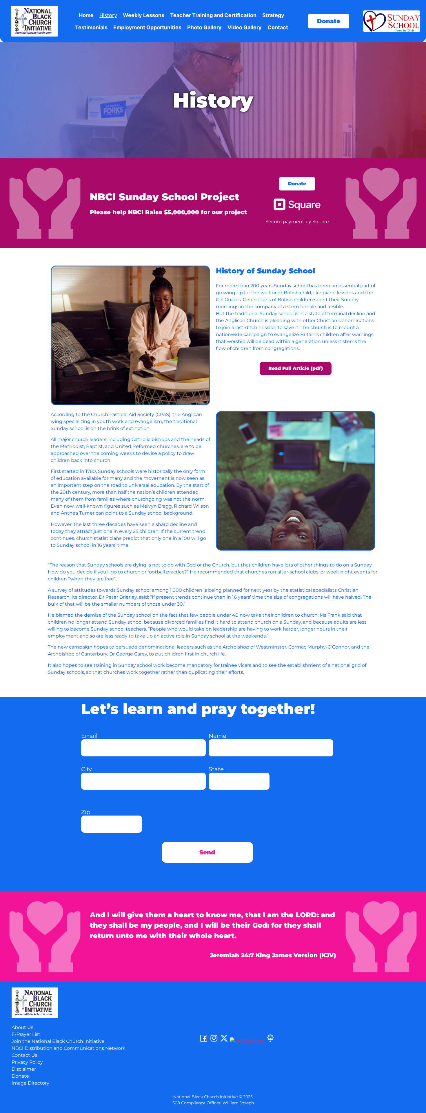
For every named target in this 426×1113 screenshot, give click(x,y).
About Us (22, 1027)
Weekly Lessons (143, 15)
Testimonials (91, 27)
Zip (85, 812)
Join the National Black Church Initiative (58, 1041)
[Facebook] (203, 1041)
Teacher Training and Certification (213, 15)
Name (217, 735)
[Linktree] (270, 1041)
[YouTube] (247, 1041)
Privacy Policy (27, 1062)
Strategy (273, 15)
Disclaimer (24, 1069)
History (108, 15)
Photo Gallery (204, 27)
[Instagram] (214, 1041)
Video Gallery (244, 27)
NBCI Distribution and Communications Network (68, 1048)
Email (89, 735)
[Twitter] (224, 1041)
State (216, 769)
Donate (20, 1076)
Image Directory (30, 1083)
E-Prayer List (26, 1034)
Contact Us (24, 1055)
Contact (277, 27)
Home (86, 15)
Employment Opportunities (147, 27)
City (86, 769)
